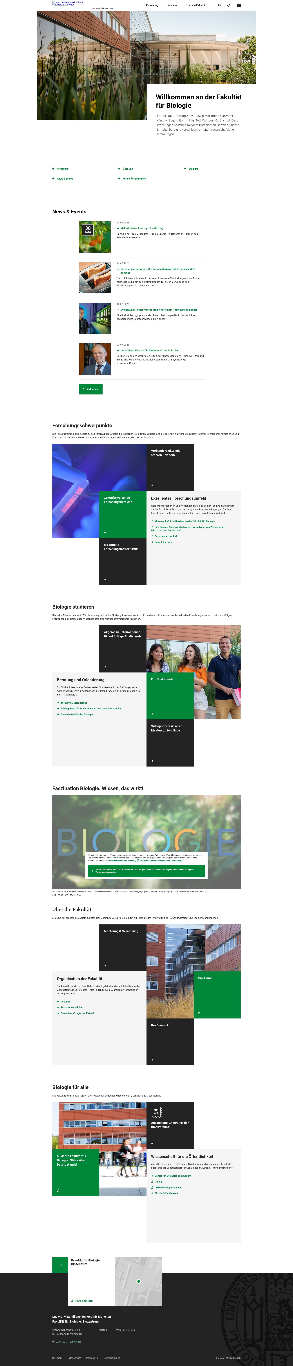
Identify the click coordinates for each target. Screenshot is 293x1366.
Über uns (128, 168)
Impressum (92, 1358)
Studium (193, 168)
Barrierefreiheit (112, 1358)
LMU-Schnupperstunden (168, 1187)
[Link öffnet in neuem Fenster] (115, 1281)
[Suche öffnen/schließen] (229, 5)
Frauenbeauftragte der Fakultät (78, 1013)
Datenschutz (74, 1358)
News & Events (65, 178)
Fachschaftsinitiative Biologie (77, 714)
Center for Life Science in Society (173, 1175)
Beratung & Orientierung (74, 702)
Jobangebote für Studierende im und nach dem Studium (91, 708)
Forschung (63, 168)
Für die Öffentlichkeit (134, 178)
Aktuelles (92, 389)
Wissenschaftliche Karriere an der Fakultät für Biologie (185, 521)
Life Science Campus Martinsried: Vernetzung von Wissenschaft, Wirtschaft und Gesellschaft (188, 529)
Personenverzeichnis (72, 1007)
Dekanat (65, 1001)
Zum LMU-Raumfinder (68, 1341)
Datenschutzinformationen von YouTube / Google (161, 861)
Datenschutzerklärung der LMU (121, 861)
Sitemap (57, 1358)
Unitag (158, 1181)
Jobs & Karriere (163, 542)
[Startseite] (60, 1265)
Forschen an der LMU (166, 536)
